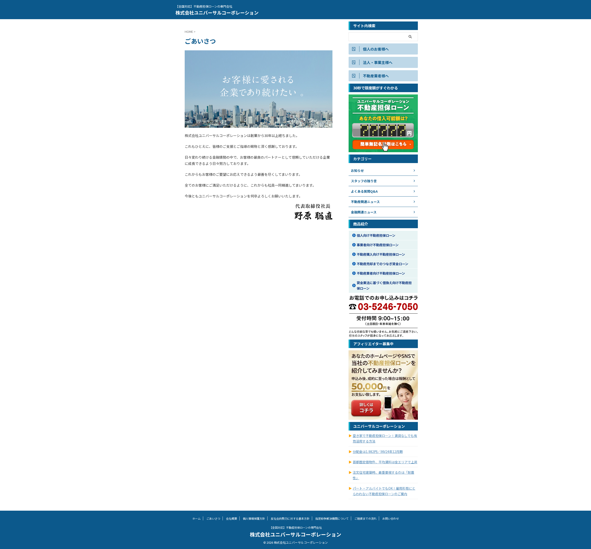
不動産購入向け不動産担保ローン (381, 254)
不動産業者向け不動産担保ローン (381, 273)
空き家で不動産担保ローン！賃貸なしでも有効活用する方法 (385, 438)
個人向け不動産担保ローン (376, 235)
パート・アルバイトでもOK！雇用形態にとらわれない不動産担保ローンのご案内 (384, 491)
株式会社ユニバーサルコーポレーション (217, 12)
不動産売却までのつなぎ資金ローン (382, 263)
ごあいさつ (213, 518)
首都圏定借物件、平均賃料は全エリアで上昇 (385, 462)
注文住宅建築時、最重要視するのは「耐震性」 (383, 475)
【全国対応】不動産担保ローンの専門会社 (295, 527)
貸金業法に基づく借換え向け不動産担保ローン (384, 285)
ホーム (196, 518)
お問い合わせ (390, 518)
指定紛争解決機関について (332, 518)
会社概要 (231, 518)
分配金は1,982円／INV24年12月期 (378, 451)
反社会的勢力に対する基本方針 (290, 518)
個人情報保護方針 (254, 518)
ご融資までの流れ (365, 518)
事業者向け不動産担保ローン (377, 244)
